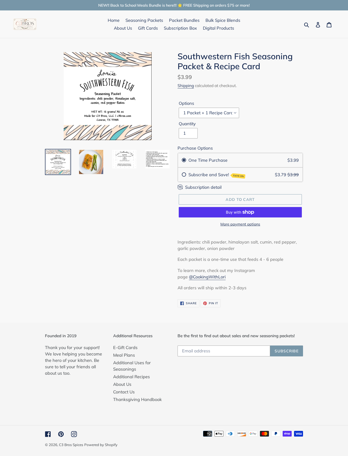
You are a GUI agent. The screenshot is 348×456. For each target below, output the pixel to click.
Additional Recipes (131, 376)
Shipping (186, 85)
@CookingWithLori (207, 277)
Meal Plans (124, 355)
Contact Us (124, 392)
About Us (122, 384)
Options (186, 103)
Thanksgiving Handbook (137, 399)
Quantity (187, 123)
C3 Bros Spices (71, 444)
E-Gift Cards (125, 347)
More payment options (240, 224)
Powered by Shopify (100, 444)
